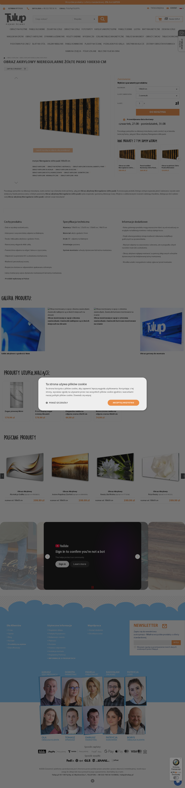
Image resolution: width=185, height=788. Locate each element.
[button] (57, 402)
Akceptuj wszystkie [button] (123, 402)
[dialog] (92, 393)
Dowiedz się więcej (82, 395)
